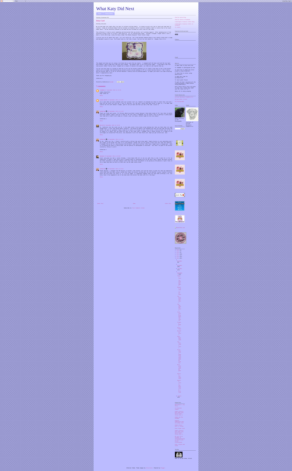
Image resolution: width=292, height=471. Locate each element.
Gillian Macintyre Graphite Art (184, 97)
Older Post (168, 203)
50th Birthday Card (179, 338)
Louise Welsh (103, 99)
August (179, 396)
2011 (178, 258)
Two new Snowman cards (179, 307)
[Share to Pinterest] (123, 82)
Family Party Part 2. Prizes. (179, 426)
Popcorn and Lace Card (179, 376)
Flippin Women (179, 324)
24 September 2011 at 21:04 (113, 90)
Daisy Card (179, 328)
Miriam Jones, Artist (181, 99)
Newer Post (100, 203)
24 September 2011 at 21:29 (115, 111)
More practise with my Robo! (179, 368)
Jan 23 (101, 125)
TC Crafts (177, 27)
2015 (178, 252)
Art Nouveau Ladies (178, 409)
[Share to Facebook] (122, 82)
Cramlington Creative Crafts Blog (184, 21)
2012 (178, 256)
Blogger (163, 468)
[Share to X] (120, 82)
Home (99, 13)
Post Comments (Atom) (138, 208)
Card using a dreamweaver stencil (179, 316)
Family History (109, 13)
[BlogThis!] (119, 82)
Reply (101, 95)
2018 (178, 250)
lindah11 (102, 90)
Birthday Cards (179, 332)
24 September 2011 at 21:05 (115, 99)
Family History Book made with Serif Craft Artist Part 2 (179, 432)
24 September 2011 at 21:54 (112, 125)
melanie (102, 156)
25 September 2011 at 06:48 (112, 156)
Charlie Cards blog (180, 17)
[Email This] (117, 82)
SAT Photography (179, 101)
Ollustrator (149, 468)
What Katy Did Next (115, 8)
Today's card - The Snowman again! (179, 280)
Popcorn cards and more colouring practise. (179, 387)
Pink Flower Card (180, 428)
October (180, 268)
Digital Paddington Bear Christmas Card (179, 422)
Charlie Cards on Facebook (182, 19)
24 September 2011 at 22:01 (115, 139)
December (179, 261)
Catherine (102, 111)
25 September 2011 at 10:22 (115, 168)
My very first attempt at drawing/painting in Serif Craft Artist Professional (180, 439)
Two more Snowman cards (179, 299)
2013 (178, 254)
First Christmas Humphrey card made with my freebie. (179, 356)
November (179, 265)
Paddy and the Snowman (179, 418)
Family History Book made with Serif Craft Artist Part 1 (179, 413)
